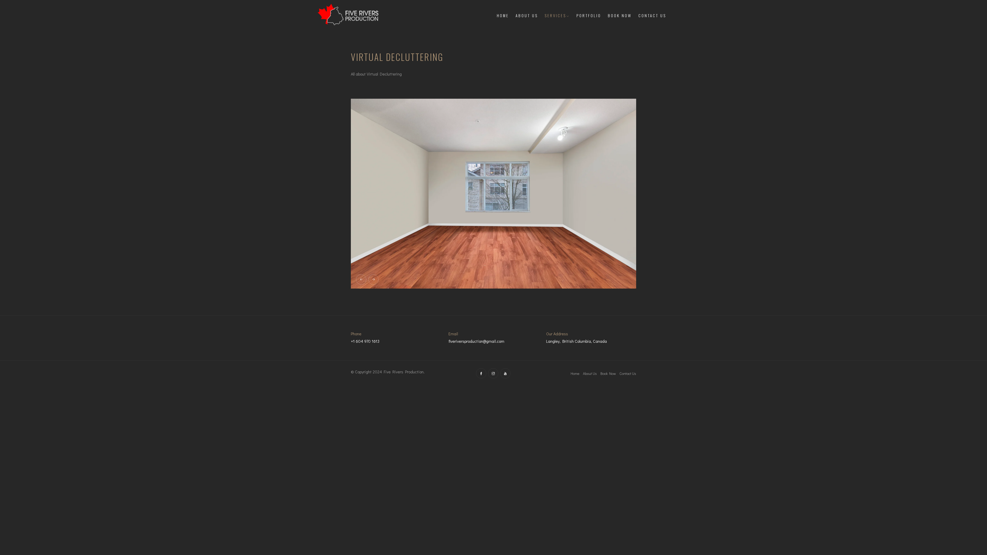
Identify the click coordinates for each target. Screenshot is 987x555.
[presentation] (361, 279)
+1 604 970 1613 (365, 341)
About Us (527, 15)
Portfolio (589, 15)
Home (503, 15)
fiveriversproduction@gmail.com (476, 341)
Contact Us (652, 15)
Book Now (620, 15)
